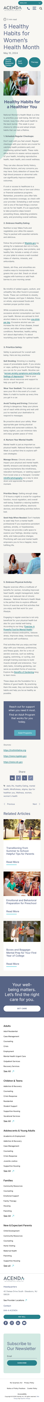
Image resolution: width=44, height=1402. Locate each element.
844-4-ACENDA (10, 1310)
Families (8, 1180)
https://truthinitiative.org (15, 750)
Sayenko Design (25, 1398)
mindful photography (13, 478)
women (28, 792)
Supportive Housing (12, 1111)
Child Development (11, 1231)
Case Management (11, 1036)
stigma (25, 789)
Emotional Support (11, 1196)
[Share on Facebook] (18, 777)
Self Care (20, 62)
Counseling (8, 1041)
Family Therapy (10, 1201)
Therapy (34, 62)
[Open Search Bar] (41, 8)
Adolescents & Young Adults (19, 1130)
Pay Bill (21, 1317)
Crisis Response (10, 1096)
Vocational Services (12, 1116)
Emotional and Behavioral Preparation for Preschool (21, 902)
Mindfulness (15, 789)
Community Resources (13, 1186)
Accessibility (22, 1394)
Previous (11, 804)
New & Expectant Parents (18, 1225)
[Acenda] (13, 8)
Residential (8, 1101)
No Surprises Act (16, 1383)
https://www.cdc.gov (13, 762)
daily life (10, 786)
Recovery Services (11, 1066)
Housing (7, 1206)
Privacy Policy (29, 1383)
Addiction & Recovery (13, 1086)
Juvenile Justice (10, 1161)
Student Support (10, 1106)
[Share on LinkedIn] (12, 777)
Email (9, 1356)
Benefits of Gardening (24, 672)
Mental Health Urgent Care (15, 1056)
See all (7, 1266)
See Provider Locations (14, 1300)
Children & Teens (13, 1080)
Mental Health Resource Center (9, 62)
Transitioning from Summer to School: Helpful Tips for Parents (20, 850)
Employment (9, 1051)
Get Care (22, 1008)
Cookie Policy (32, 1388)
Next (35, 804)
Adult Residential (11, 1031)
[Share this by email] (30, 777)
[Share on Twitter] (24, 777)
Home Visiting (9, 1246)
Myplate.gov (30, 243)
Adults (7, 1026)
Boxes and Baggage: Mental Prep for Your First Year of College (21, 952)
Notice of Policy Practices (16, 1388)
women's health (10, 796)
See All (7, 1071)
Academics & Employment (14, 1136)
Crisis (6, 1046)
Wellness (20, 792)
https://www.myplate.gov (15, 756)
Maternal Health (10, 1251)
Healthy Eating (21, 786)
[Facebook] (6, 1323)
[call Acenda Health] (28, 8)
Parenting (8, 1211)
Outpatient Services (12, 1061)
